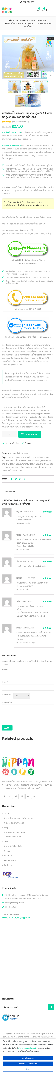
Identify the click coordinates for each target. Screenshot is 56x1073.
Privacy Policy (10, 860)
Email (5, 682)
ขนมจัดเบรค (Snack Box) (14, 832)
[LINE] (10, 796)
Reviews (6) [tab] (10, 491)
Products (24, 20)
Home (15, 20)
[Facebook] (4, 796)
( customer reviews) (20, 121)
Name (5, 669)
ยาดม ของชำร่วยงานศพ (19, 467)
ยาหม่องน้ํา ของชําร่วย (12, 470)
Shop (6, 827)
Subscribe (51, 1007)
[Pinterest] (16, 796)
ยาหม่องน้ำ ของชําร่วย (41, 467)
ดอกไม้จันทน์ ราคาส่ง (15, 823)
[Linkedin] (33, 796)
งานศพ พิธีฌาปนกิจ (14, 846)
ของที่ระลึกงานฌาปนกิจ (29, 460)
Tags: (4, 457)
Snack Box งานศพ (13, 836)
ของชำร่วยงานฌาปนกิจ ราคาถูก (19, 818)
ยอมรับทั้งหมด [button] (28, 1058)
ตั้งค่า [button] (28, 1069)
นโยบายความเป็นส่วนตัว (27, 1048)
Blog (6, 841)
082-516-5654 (29, 2)
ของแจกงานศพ (36, 464)
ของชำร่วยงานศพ (38, 20)
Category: (6, 453)
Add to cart (32, 434)
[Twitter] (27, 796)
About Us (8, 855)
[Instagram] (22, 796)
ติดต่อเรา (8, 865)
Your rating (6, 694)
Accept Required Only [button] (28, 1064)
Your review (7, 702)
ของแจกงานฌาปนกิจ (18, 464)
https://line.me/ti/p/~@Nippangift (16, 917)
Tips (8, 851)
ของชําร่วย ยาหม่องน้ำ (35, 457)
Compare (29, 443)
